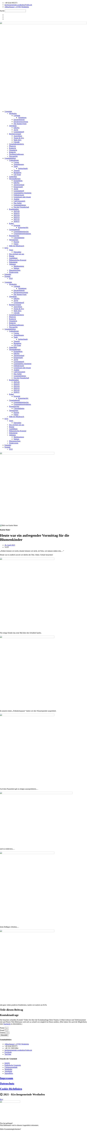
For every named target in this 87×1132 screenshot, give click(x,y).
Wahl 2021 (17, 140)
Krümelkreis (18, 181)
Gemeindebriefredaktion (22, 234)
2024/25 (16, 213)
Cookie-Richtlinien (11, 1088)
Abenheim (13, 126)
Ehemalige (17, 252)
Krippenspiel (18, 187)
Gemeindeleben (10, 158)
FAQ (11, 278)
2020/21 (16, 221)
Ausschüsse (18, 136)
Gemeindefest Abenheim (22, 193)
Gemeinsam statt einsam (22, 197)
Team (11, 250)
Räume (11, 256)
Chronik (16, 142)
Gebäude (17, 115)
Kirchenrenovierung (21, 122)
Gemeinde (8, 111)
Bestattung (17, 172)
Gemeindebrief (14, 229)
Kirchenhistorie (19, 120)
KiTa (6, 248)
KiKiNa (16, 128)
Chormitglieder (19, 238)
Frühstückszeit (19, 195)
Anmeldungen (19, 164)
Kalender (8, 274)
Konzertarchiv (23, 227)
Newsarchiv (13, 156)
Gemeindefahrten (20, 205)
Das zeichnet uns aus (16, 254)
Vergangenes (13, 240)
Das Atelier (18, 203)
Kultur (11, 223)
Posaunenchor (14, 236)
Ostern (16, 244)
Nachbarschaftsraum (16, 154)
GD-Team (17, 175)
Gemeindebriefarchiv (21, 232)
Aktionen (12, 264)
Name (2, 1028)
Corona (16, 162)
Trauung (17, 170)
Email (2, 1030)
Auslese (16, 199)
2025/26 (16, 211)
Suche (2, 11)
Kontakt (7, 276)
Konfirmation (14, 209)
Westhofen (13, 113)
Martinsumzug (19, 266)
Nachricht (6, 1024)
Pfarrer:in (12, 146)
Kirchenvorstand (15, 134)
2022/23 (16, 217)
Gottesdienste (14, 160)
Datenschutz (7, 1083)
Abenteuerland (19, 185)
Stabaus (16, 268)
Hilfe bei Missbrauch (16, 246)
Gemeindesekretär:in (16, 144)
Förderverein (13, 272)
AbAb (16, 130)
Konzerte (17, 225)
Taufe (16, 166)
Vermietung (22, 118)
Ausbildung (13, 258)
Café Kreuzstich (19, 201)
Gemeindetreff (19, 132)
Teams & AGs (19, 138)
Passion (16, 242)
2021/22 (16, 219)
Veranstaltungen (15, 179)
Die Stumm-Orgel (20, 124)
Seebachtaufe (23, 168)
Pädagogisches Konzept (17, 260)
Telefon (3, 1033)
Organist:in (13, 150)
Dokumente (13, 262)
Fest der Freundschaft (21, 207)
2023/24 (16, 215)
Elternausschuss (14, 270)
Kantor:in (12, 148)
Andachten (13, 177)
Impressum (6, 1078)
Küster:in (12, 152)
